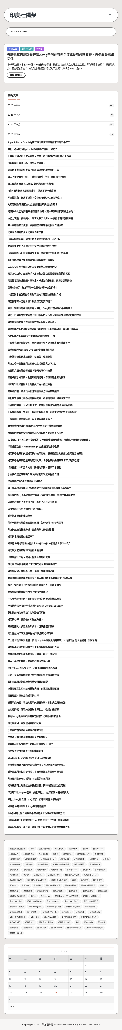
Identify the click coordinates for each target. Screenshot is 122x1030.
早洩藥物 (37, 885)
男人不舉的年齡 (50, 917)
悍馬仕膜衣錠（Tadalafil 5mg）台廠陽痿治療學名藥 (33, 446)
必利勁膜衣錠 (56, 870)
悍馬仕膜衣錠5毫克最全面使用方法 (25, 481)
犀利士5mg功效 (53, 901)
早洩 (74, 880)
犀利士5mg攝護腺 (17, 907)
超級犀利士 (29, 922)
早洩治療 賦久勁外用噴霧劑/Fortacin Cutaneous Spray (35, 605)
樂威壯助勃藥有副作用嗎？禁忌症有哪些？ (29, 591)
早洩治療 (25, 885)
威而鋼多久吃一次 (48, 859)
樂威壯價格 (28, 891)
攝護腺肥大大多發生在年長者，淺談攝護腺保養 (31, 626)
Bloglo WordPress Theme (86, 1024)
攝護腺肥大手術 (90, 875)
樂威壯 (102, 885)
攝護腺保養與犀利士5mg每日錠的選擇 (27, 806)
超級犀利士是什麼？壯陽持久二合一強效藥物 (30, 384)
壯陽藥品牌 (14, 854)
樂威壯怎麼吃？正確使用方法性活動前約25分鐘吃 (32, 246)
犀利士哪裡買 (32, 912)
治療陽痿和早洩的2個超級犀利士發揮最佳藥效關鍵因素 (35, 426)
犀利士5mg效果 (35, 907)
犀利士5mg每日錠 (54, 907)
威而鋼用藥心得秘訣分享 (20, 515)
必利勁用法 (41, 870)
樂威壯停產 (14, 891)
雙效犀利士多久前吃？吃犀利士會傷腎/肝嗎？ (30, 744)
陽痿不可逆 (88, 922)
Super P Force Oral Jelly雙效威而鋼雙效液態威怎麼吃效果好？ (39, 142)
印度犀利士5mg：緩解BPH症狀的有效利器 (29, 778)
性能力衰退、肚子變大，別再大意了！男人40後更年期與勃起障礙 (40, 218)
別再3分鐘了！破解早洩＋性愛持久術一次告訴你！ (33, 287)
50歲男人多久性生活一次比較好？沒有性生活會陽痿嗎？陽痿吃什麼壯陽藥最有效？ (49, 439)
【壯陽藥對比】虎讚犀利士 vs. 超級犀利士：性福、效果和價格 (38, 820)
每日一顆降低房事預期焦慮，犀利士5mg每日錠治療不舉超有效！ (40, 308)
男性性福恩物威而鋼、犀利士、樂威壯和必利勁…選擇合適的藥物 (40, 280)
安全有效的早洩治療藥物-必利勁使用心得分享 (30, 633)
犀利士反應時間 (16, 912)
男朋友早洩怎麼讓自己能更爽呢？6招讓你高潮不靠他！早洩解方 (39, 488)
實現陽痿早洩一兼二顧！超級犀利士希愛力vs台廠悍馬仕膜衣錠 (39, 827)
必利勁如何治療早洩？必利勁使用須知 (26, 612)
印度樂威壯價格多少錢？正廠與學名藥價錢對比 (31, 529)
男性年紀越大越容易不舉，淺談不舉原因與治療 (31, 571)
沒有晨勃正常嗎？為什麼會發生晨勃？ (26, 163)
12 (40, 979)
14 (71, 979)
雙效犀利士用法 (16, 933)
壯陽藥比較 (43, 854)
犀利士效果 (80, 912)
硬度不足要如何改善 (89, 917)
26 (40, 992)
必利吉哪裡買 (100, 870)
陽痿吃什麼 (14, 928)
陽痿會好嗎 (28, 928)
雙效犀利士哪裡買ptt (94, 928)
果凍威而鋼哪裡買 (88, 885)
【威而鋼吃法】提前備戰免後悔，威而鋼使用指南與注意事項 (38, 253)
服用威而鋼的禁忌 (53, 885)
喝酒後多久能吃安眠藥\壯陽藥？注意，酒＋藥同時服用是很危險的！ (41, 211)
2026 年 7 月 (14, 114)
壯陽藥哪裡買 (29, 854)
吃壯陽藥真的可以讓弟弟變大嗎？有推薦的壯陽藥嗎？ (34, 688)
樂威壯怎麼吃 (88, 891)
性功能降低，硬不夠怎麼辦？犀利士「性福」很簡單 (33, 709)
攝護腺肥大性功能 (72, 875)
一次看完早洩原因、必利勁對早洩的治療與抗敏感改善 (34, 598)
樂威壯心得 (73, 891)
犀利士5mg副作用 (34, 901)
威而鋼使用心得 (83, 854)
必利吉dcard (72, 870)
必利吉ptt (86, 870)
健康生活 (13, 48)
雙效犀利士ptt (56, 928)
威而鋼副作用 (15, 859)
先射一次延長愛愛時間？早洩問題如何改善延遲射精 (33, 675)
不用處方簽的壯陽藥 (17, 849)
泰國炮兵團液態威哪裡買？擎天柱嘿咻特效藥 (30, 370)
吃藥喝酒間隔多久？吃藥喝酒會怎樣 (25, 232)
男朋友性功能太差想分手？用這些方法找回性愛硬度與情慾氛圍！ (40, 273)
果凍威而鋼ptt (70, 885)
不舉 (32, 849)
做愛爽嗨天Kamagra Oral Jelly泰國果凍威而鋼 (31, 349)
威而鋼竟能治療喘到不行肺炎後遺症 (25, 550)
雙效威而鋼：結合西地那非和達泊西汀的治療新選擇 (33, 391)
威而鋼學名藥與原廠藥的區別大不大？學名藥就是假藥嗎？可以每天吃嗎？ (44, 460)
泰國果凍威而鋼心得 (17, 896)
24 (10, 992)
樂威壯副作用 (42, 891)
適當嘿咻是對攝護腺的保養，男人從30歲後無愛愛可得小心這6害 (40, 578)
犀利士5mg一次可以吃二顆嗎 (66, 896)
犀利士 (39, 48)
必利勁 (106, 859)
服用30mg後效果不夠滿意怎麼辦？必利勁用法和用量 (34, 716)
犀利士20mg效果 (73, 907)
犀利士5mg (45, 896)
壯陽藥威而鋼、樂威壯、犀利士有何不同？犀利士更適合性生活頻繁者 (42, 412)
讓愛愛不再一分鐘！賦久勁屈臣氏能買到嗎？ (30, 301)
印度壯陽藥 (23, 15)
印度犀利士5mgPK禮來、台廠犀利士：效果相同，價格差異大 (38, 792)
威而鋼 (55, 854)
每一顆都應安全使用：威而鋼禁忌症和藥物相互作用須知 (35, 225)
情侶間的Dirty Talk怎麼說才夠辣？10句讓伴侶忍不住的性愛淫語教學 (41, 495)
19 (40, 985)
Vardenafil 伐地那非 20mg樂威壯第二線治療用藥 (32, 266)
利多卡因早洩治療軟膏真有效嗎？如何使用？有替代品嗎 (35, 522)
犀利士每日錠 (95, 912)
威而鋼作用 (67, 854)
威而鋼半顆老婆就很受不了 (21, 536)
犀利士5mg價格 (16, 901)
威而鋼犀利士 (79, 859)
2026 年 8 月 (14, 105)
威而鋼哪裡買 (30, 859)
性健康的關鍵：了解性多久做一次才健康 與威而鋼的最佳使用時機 (40, 405)
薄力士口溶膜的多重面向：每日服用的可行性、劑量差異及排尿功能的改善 (44, 315)
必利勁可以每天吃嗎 (61, 864)
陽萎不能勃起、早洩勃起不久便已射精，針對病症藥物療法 (36, 702)
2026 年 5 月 (14, 134)
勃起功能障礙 (44, 849)
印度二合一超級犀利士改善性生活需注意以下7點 (32, 363)
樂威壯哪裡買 (58, 891)
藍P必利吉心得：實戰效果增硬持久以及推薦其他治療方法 (36, 813)
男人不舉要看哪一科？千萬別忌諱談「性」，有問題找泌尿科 (37, 176)
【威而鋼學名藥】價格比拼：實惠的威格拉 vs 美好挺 (34, 239)
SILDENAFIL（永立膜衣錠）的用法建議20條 (29, 757)
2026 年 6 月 (14, 124)
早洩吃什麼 (97, 880)
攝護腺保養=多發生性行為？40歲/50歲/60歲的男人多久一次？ (39, 543)
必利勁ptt (28, 864)
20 (55, 985)
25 (25, 992)
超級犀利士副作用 (46, 922)
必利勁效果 (14, 870)
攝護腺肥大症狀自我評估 (36, 880)
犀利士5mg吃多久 (71, 901)
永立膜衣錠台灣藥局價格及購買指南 (25, 730)
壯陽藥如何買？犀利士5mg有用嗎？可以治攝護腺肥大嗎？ (37, 764)
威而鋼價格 (99, 854)
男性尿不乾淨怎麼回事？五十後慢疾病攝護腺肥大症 (33, 647)
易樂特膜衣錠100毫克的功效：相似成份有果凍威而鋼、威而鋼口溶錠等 (43, 329)
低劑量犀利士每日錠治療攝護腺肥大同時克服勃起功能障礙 (36, 785)
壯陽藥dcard (98, 849)
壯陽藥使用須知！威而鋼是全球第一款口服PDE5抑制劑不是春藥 (39, 156)
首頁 (12, 31)
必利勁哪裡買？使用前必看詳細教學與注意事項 (31, 260)
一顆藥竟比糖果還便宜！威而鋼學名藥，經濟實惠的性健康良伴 (39, 342)
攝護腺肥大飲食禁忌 (59, 880)
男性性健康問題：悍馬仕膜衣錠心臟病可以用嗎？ (32, 322)
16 (101, 979)
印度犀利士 (73, 849)
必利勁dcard (15, 864)
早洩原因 (84, 880)
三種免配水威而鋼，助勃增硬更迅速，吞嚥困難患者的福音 (36, 377)
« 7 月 (12, 1006)
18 (25, 985)
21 (71, 985)
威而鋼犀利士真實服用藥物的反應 (24, 723)
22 (86, 985)
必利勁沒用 (28, 870)
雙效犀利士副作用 (74, 928)
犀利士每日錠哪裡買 (17, 917)
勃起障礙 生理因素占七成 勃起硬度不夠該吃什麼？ (33, 204)
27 (55, 992)
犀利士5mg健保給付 (91, 896)
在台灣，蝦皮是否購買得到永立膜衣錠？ (28, 737)
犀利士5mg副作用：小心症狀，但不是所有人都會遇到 (34, 799)
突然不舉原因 (15, 922)
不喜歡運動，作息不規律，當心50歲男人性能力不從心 (35, 197)
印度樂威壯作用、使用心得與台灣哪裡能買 (29, 557)
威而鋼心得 (64, 859)
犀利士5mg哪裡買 (91, 901)
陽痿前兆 (101, 922)
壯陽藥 (85, 849)
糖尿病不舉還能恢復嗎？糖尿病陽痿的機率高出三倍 (33, 170)
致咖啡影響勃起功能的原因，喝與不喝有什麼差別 (32, 654)
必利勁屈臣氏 (95, 864)
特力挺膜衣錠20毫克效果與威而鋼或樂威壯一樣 (31, 336)
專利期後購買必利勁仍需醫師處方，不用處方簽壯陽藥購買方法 (39, 398)
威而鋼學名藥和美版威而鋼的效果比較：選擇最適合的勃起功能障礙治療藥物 (45, 453)
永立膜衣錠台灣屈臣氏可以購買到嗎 (25, 751)
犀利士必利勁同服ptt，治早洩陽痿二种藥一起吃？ (32, 149)
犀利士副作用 (90, 907)
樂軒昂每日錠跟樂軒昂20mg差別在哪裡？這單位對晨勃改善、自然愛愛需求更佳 (60, 56)
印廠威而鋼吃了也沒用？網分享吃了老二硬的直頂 (32, 502)
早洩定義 (13, 885)
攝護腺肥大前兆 (54, 875)
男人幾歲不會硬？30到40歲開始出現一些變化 (31, 183)
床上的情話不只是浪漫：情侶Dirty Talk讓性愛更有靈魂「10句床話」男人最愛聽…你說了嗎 (52, 640)
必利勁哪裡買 (79, 864)
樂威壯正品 (102, 891)
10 (10, 979)
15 (86, 979)
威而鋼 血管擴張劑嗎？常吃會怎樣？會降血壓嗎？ (32, 564)
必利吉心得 (14, 875)
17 (10, 985)
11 (25, 979)
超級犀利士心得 (64, 922)
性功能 (26, 875)
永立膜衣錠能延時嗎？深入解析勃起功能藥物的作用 (33, 474)
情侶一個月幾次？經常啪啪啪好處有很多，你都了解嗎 (34, 585)
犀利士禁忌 (34, 917)
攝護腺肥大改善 (16, 880)
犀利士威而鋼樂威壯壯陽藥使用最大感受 (28, 681)
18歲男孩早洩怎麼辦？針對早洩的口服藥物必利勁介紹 (34, 294)
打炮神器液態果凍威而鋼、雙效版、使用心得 (30, 356)
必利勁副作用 (42, 864)
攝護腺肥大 (38, 875)
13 (55, 979)
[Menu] (110, 15)
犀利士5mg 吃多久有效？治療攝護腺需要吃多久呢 (32, 668)
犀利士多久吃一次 (50, 912)
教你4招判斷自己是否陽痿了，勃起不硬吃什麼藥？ (33, 190)
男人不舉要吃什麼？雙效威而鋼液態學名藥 (29, 661)
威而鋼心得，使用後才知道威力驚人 (25, 619)
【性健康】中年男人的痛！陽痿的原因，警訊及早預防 (34, 467)
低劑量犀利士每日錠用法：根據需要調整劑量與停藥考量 (35, 771)
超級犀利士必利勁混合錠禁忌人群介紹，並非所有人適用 (35, 432)
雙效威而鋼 (41, 928)
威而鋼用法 (94, 859)
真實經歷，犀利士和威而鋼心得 (23, 695)
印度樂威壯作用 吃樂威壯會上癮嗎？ (26, 509)
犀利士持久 (66, 912)
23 (101, 985)
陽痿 (77, 922)
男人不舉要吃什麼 (69, 917)
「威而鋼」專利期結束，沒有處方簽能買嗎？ (30, 419)
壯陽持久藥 (26, 48)
